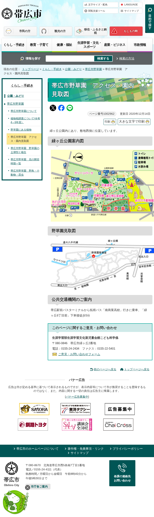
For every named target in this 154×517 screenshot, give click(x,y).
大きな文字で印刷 (132, 121)
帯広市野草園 (93, 69)
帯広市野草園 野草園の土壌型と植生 (25, 150)
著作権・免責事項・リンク (86, 448)
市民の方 (24, 31)
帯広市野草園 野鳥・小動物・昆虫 (25, 172)
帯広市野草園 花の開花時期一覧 (25, 161)
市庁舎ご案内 (39, 486)
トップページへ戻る (136, 369)
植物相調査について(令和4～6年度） (25, 120)
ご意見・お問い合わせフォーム (79, 354)
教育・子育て (39, 44)
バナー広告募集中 (77, 396)
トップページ (30, 69)
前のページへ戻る (105, 369)
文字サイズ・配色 (97, 4)
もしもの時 (131, 31)
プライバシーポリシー (128, 448)
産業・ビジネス (114, 44)
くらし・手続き (14, 44)
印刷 (107, 121)
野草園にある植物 (21, 129)
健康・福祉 (64, 44)
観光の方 (60, 31)
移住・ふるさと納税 (95, 31)
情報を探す (33, 58)
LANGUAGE (131, 4)
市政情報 (140, 44)
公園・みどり (73, 69)
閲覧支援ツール (96, 10)
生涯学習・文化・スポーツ (89, 44)
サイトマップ (131, 10)
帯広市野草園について (24, 111)
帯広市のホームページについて (37, 448)
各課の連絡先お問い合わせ (122, 478)
